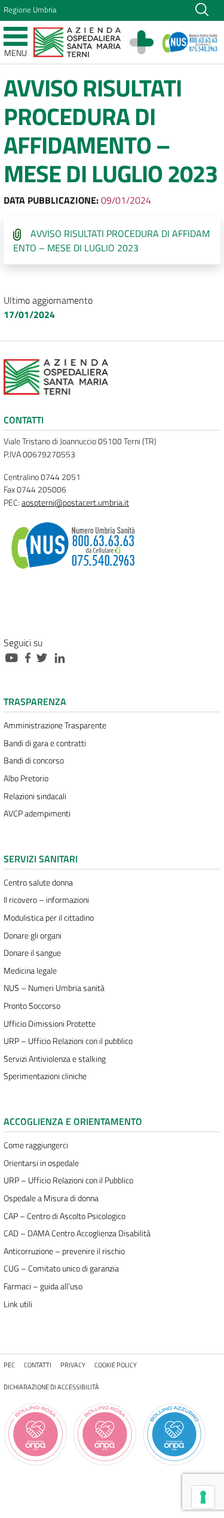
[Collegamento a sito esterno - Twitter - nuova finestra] (44, 657)
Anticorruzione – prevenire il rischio (64, 1251)
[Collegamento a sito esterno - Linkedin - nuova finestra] (62, 657)
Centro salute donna (38, 882)
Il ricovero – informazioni (46, 899)
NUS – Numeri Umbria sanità (54, 988)
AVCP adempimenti (37, 813)
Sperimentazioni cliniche (45, 1076)
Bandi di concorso (34, 760)
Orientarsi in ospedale (41, 1163)
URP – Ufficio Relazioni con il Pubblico (68, 1180)
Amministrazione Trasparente (55, 725)
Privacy (72, 1365)
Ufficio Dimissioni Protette (50, 1023)
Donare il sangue (32, 952)
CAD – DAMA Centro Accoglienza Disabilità (77, 1233)
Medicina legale (30, 970)
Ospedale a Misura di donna (51, 1198)
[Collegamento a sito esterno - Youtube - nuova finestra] (14, 657)
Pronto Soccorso (32, 1005)
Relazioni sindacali (35, 796)
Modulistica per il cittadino (49, 917)
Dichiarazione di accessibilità (51, 1387)
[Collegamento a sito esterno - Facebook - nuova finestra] (30, 657)
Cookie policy (115, 1365)
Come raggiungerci (36, 1145)
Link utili (18, 1304)
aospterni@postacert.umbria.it (75, 502)
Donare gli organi (33, 935)
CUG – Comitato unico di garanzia (61, 1268)
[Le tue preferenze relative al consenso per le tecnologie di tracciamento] (203, 1497)
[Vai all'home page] (77, 41)
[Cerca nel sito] (201, 8)
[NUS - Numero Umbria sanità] (190, 42)
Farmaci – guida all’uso (43, 1286)
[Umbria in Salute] (147, 42)
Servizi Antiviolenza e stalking (55, 1058)
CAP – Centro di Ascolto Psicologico (64, 1216)
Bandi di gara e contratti (45, 743)
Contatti (37, 1365)
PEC (9, 1365)
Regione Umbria (30, 9)
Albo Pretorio (26, 778)
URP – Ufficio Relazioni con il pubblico (68, 1041)
